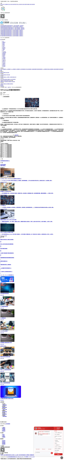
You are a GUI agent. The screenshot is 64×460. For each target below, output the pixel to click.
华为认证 (3, 62)
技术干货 (8, 80)
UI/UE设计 (4, 51)
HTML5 (3, 43)
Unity (3, 50)
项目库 (3, 434)
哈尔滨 (11, 4)
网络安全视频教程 (50, 69)
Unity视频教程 (44, 69)
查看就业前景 (4, 407)
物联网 (3, 44)
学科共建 (8, 74)
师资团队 (4, 72)
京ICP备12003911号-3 (20, 456)
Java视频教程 (8, 69)
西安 (25, 4)
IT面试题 (9, 81)
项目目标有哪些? (3, 164)
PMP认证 (3, 59)
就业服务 (1, 77)
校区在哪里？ (50, 449)
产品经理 (3, 57)
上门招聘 (7, 77)
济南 (17, 4)
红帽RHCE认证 (10, 79)
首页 (1, 39)
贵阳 (34, 4)
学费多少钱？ (44, 449)
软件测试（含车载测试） (58, 448)
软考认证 (3, 61)
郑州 (24, 4)
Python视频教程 (13, 69)
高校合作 (5, 74)
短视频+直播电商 (57, 450)
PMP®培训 (2, 79)
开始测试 (1, 86)
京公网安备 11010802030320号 (29, 456)
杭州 (8, 4)
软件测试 (3, 47)
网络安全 (3, 48)
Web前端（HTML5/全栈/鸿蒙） (58, 436)
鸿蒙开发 (3, 42)
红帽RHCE (4, 60)
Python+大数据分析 (57, 434)
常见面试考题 (4, 411)
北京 (1, 4)
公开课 (3, 435)
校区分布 (3, 441)
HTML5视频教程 (3, 69)
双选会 (5, 77)
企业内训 (1, 74)
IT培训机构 (6, 81)
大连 (3, 4)
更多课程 (3, 66)
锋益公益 (5, 83)
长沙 (9, 4)
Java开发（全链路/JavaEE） (58, 432)
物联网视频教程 (39, 69)
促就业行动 (14, 77)
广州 (4, 4)
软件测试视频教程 (28, 69)
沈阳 (32, 4)
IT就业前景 (13, 81)
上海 (18, 4)
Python (3, 46)
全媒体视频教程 (56, 69)
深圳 (20, 4)
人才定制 (10, 77)
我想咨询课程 (38, 449)
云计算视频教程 (22, 69)
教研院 (1, 72)
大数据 (3, 49)
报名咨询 (3, 440)
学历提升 (14, 79)
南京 (15, 4)
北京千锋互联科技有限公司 (11, 456)
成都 (6, 4)
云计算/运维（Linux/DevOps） (57, 441)
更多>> (5, 282)
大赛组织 (8, 83)
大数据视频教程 (34, 69)
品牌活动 (11, 83)
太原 (30, 4)
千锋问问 (1, 80)
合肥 (13, 4)
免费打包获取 (2, 165)
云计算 (3, 45)
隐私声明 (3, 444)
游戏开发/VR (56, 452)
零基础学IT (2, 81)
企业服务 (3, 429)
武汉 (22, 4)
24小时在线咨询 (7, 423)
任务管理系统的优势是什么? (5, 160)
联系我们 (3, 428)
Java (3, 41)
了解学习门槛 (4, 409)
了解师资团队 (4, 416)
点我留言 (58, 454)
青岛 (27, 4)
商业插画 (3, 58)
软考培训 (5, 79)
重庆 (29, 4)
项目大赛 (7, 72)
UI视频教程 (18, 69)
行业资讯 (5, 80)
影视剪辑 (3, 53)
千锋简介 (1, 83)
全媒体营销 (4, 52)
